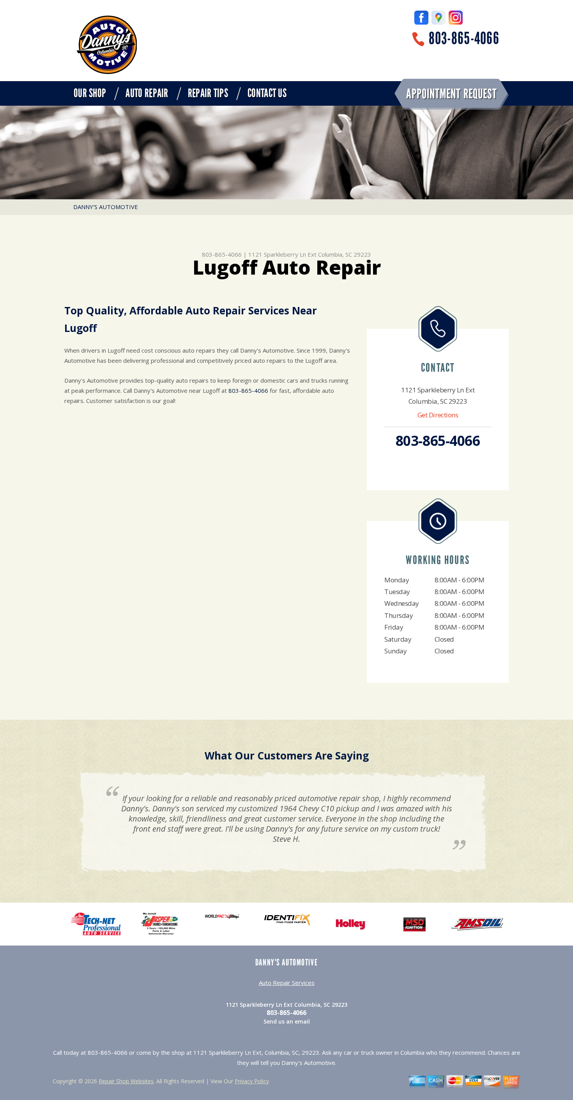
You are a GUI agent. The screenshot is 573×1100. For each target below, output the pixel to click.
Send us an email (287, 1021)
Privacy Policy (252, 1081)
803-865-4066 (464, 38)
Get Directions (437, 414)
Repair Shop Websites (126, 1081)
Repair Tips (208, 93)
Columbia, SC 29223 (344, 254)
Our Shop (90, 93)
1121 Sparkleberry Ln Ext (282, 254)
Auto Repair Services (287, 982)
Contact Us (267, 93)
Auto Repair (147, 93)
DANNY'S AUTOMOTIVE (105, 207)
